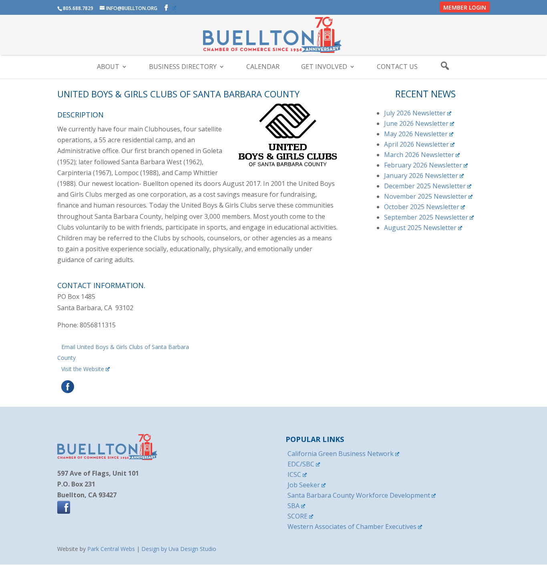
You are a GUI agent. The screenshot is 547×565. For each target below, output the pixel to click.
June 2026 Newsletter (416, 123)
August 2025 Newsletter (420, 227)
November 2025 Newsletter (425, 196)
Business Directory (183, 67)
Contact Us (397, 67)
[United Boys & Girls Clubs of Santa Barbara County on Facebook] (66, 391)
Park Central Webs (111, 549)
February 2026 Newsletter (423, 165)
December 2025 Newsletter (425, 186)
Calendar (263, 67)
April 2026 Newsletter (416, 144)
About (108, 67)
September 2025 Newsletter (426, 217)
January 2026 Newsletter (421, 175)
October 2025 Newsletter (421, 206)
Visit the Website (82, 369)
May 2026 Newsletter (416, 133)
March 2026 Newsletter (419, 154)
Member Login (464, 7)
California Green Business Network (341, 453)
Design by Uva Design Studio (178, 549)
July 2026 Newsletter (415, 113)
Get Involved (324, 67)
